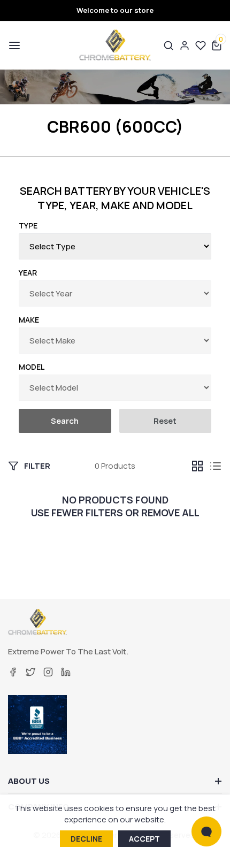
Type (28, 225)
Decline (86, 839)
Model (31, 367)
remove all (170, 513)
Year (28, 273)
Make (29, 320)
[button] (13, 45)
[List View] (215, 466)
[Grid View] (197, 466)
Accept (144, 839)
